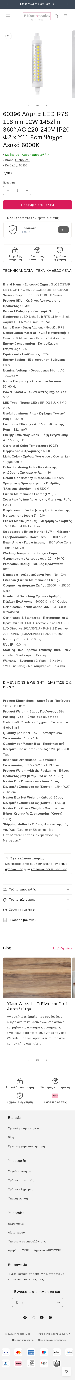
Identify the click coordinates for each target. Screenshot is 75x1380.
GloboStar (22, 160)
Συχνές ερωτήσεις (20, 1171)
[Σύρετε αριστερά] (28, 105)
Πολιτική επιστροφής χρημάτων (53, 1334)
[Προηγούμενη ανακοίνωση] (7, 4)
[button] (8, 16)
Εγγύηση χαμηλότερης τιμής (27, 1146)
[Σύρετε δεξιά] (46, 105)
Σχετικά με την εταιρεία (23, 1128)
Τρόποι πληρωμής (20, 1189)
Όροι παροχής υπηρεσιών (52, 1340)
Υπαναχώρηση (18, 1198)
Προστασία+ (30, 228)
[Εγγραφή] (58, 1302)
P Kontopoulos (22, 1334)
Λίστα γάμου (16, 1232)
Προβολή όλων (62, 948)
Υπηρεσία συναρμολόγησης (27, 1241)
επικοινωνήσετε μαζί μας (49, 869)
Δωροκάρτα (16, 1223)
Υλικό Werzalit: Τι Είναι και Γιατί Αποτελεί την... (37, 1006)
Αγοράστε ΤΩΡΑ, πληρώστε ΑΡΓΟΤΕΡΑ (35, 1250)
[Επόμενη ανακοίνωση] (67, 4)
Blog (11, 1137)
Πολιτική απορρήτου (23, 1340)
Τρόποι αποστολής (21, 1180)
